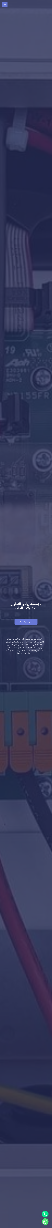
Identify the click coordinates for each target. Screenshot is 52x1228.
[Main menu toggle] (4, 4)
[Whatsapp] (45, 1221)
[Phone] (45, 1214)
